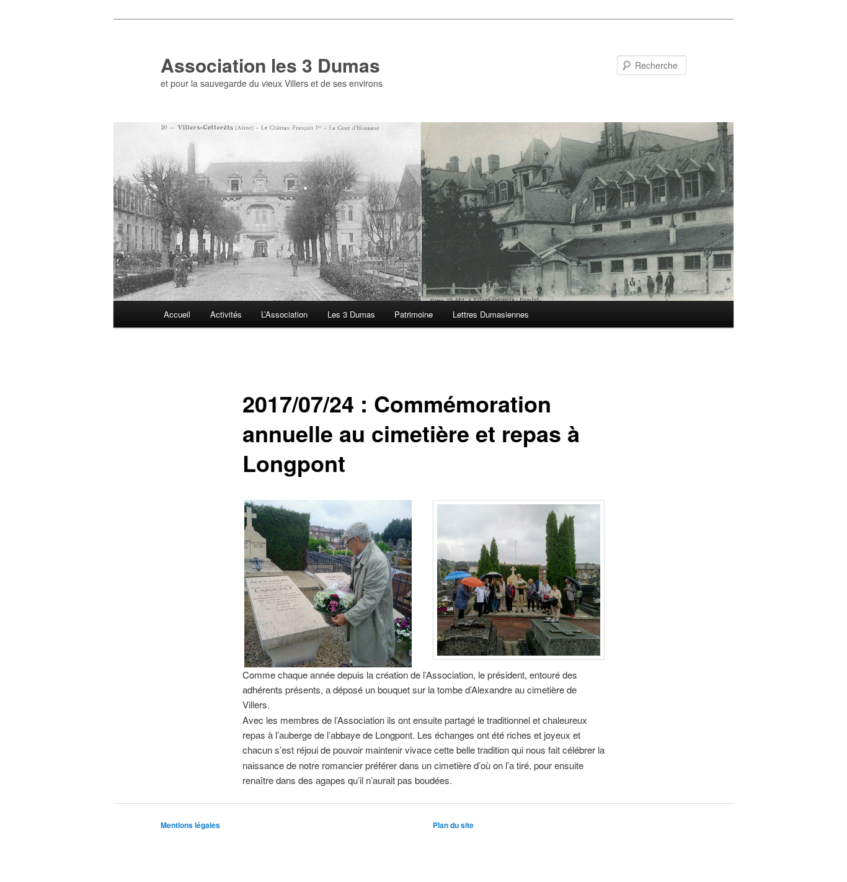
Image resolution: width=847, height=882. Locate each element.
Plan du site (453, 825)
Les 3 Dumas (351, 314)
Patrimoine (413, 314)
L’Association (284, 314)
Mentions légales (190, 825)
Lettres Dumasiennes (491, 314)
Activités (226, 314)
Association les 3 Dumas (270, 64)
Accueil (177, 314)
